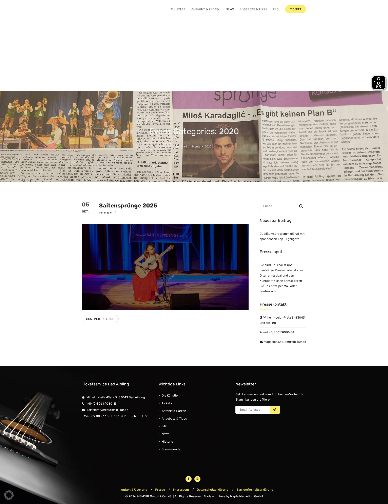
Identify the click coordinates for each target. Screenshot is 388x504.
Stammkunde (171, 449)
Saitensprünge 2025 (128, 205)
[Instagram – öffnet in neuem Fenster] (197, 479)
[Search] (301, 206)
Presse (160, 489)
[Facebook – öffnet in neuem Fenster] (189, 479)
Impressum (181, 489)
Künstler (177, 9)
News (230, 9)
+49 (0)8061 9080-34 (278, 332)
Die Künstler (170, 395)
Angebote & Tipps (253, 9)
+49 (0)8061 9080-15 (101, 403)
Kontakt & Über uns (133, 489)
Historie (167, 441)
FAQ (275, 9)
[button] (9, 495)
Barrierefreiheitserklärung (254, 489)
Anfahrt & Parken (205, 9)
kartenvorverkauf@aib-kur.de (107, 410)
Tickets (167, 403)
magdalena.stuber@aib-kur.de (285, 342)
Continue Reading (100, 319)
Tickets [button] (295, 9)
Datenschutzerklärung (212, 489)
